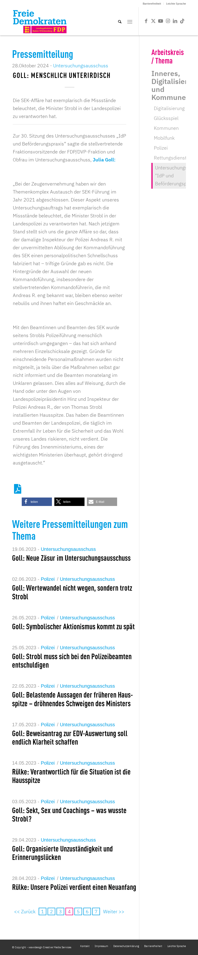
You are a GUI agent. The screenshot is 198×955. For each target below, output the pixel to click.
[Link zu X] (153, 21)
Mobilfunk (164, 138)
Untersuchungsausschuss (80, 65)
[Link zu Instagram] (167, 21)
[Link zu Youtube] (160, 21)
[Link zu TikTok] (182, 21)
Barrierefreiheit (152, 3)
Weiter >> (113, 911)
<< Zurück (24, 911)
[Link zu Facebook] (146, 21)
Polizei (48, 579)
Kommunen (166, 128)
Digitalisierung (169, 108)
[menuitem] (152, 3)
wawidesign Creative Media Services (49, 947)
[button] (37, 502)
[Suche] (120, 21)
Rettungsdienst (170, 157)
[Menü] (129, 21)
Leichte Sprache (176, 3)
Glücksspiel (166, 118)
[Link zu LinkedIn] (175, 21)
